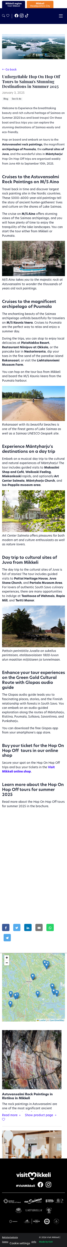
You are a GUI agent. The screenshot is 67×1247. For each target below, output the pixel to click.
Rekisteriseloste (10, 1238)
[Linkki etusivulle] (33, 1176)
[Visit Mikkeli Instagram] (22, 16)
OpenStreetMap (56, 1020)
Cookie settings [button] (20, 1243)
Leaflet (42, 1020)
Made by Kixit (46, 1242)
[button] (38, 994)
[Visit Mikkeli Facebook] (16, 16)
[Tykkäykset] (7, 16)
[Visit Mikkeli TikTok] (27, 16)
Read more (10, 1115)
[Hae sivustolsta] (3, 16)
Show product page (39, 1115)
